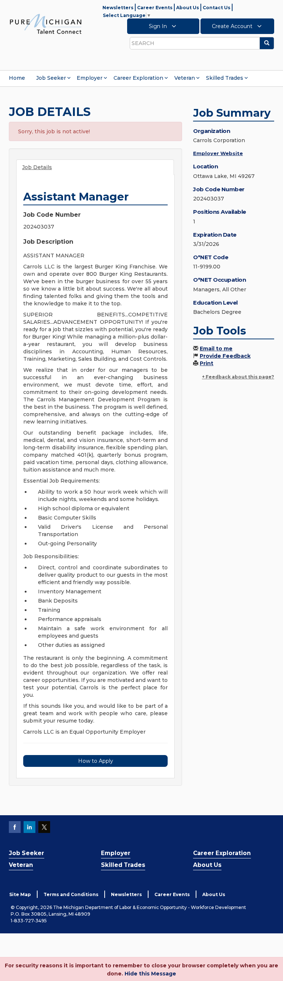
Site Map (20, 894)
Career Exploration (138, 78)
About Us (187, 7)
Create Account (233, 26)
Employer (89, 78)
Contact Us (216, 7)
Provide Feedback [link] (225, 356)
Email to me (216, 348)
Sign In (158, 26)
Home (17, 78)
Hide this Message (150, 973)
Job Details (37, 167)
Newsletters (117, 7)
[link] (46, 23)
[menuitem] (16, 78)
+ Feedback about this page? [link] (238, 377)
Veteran (184, 78)
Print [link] (206, 363)
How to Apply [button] (95, 761)
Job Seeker (51, 78)
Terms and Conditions (70, 894)
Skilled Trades (224, 78)
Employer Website (218, 153)
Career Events (154, 7)
